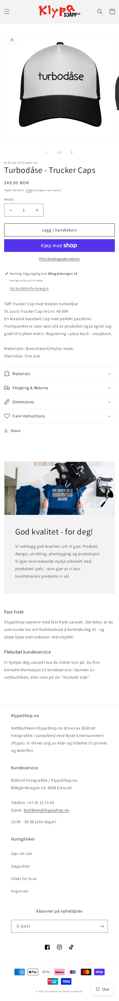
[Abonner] (101, 926)
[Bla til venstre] (47, 152)
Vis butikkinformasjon (29, 288)
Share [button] (16, 430)
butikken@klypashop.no (46, 810)
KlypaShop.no (53, 991)
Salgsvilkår (20, 866)
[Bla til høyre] (72, 152)
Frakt (29, 190)
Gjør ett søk (21, 853)
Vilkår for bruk (24, 878)
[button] (7, 12)
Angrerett (19, 891)
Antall (8, 199)
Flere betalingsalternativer (59, 259)
